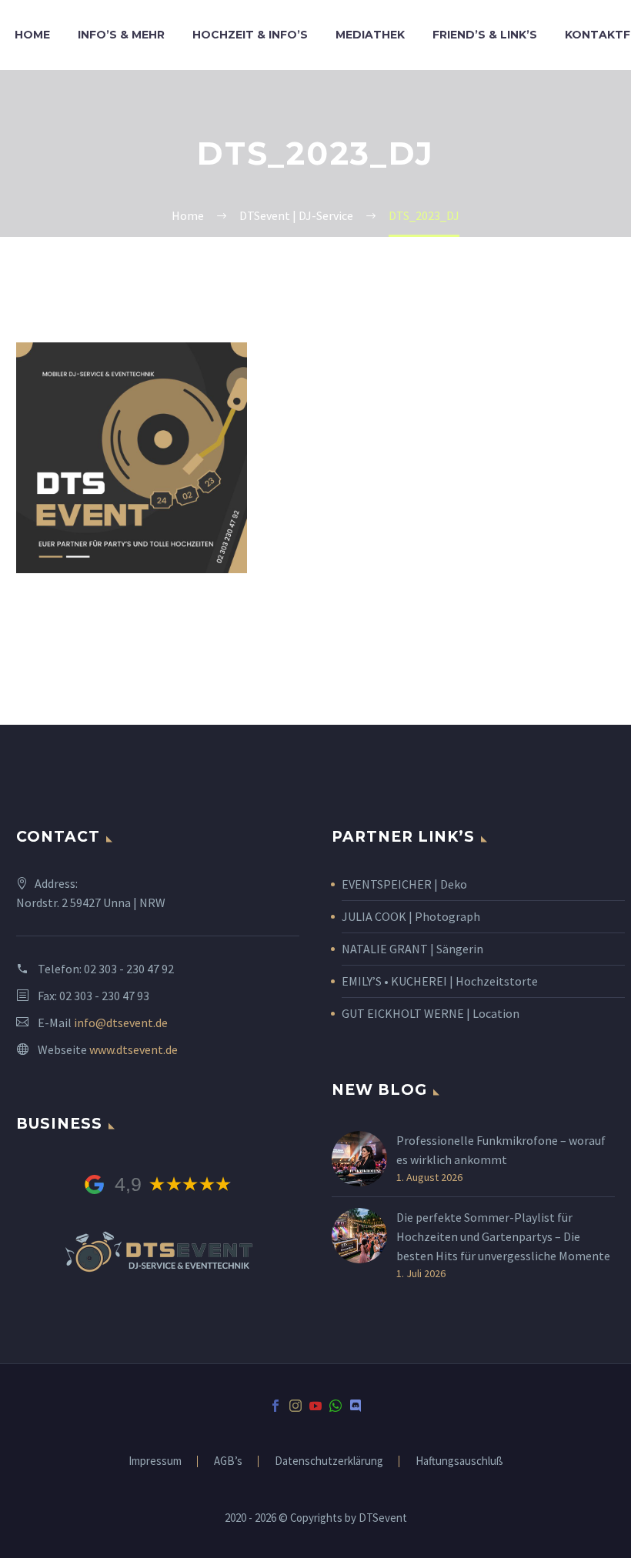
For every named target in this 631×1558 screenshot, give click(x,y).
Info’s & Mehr (121, 35)
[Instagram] (295, 1406)
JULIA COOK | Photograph (411, 916)
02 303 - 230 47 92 (129, 968)
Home (32, 35)
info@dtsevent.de (121, 1022)
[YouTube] (315, 1406)
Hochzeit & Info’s (250, 35)
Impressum (155, 1461)
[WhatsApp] (335, 1406)
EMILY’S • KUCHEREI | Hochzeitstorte (440, 981)
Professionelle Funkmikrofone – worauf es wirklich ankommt (501, 1150)
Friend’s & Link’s (484, 35)
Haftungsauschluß (459, 1461)
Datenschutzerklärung (329, 1461)
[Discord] (355, 1406)
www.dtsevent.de (133, 1049)
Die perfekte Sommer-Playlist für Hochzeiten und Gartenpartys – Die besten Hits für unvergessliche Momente (503, 1236)
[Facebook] (275, 1406)
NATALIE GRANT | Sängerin (412, 948)
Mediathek (370, 35)
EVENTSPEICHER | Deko (404, 884)
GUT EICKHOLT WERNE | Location (430, 1013)
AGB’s (228, 1461)
